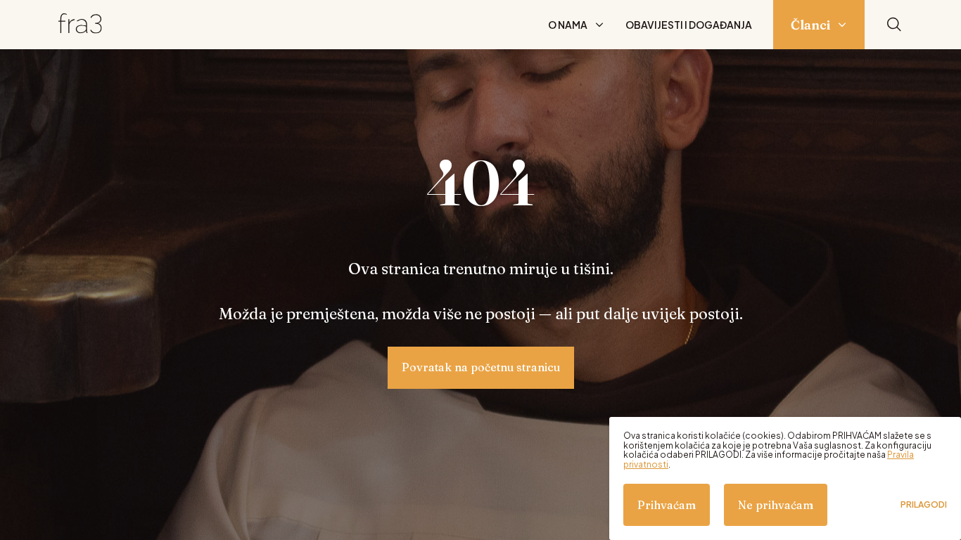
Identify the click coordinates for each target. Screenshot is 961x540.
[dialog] (785, 478)
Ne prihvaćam (775, 505)
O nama (567, 24)
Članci (810, 25)
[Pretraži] (894, 25)
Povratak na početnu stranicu (481, 367)
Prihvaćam (666, 505)
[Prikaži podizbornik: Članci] (842, 25)
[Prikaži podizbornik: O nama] (599, 25)
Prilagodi (923, 505)
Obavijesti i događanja (688, 24)
